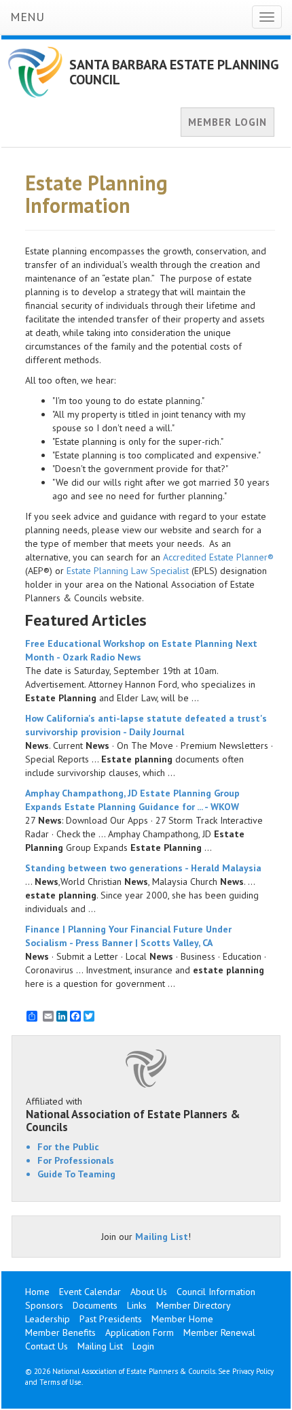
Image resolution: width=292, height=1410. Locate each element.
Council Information (216, 1292)
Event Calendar (90, 1292)
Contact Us (46, 1346)
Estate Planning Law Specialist (128, 571)
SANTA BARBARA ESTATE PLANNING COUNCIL (174, 72)
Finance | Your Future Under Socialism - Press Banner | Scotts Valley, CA (128, 936)
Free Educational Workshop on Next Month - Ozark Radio (141, 650)
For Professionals (75, 1160)
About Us (148, 1292)
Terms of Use (60, 1382)
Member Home (182, 1319)
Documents (95, 1305)
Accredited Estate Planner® (218, 557)
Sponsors (44, 1305)
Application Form (139, 1332)
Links (137, 1305)
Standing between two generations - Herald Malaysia (143, 868)
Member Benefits (60, 1332)
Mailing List (161, 1236)
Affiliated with (133, 1114)
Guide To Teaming (76, 1174)
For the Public (68, 1147)
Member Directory (193, 1305)
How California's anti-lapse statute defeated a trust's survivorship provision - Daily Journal (146, 725)
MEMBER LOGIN (227, 122)
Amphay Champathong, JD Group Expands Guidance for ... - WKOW (132, 800)
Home (37, 1292)
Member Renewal (219, 1332)
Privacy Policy (253, 1371)
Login (143, 1346)
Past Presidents (110, 1319)
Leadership (47, 1319)
